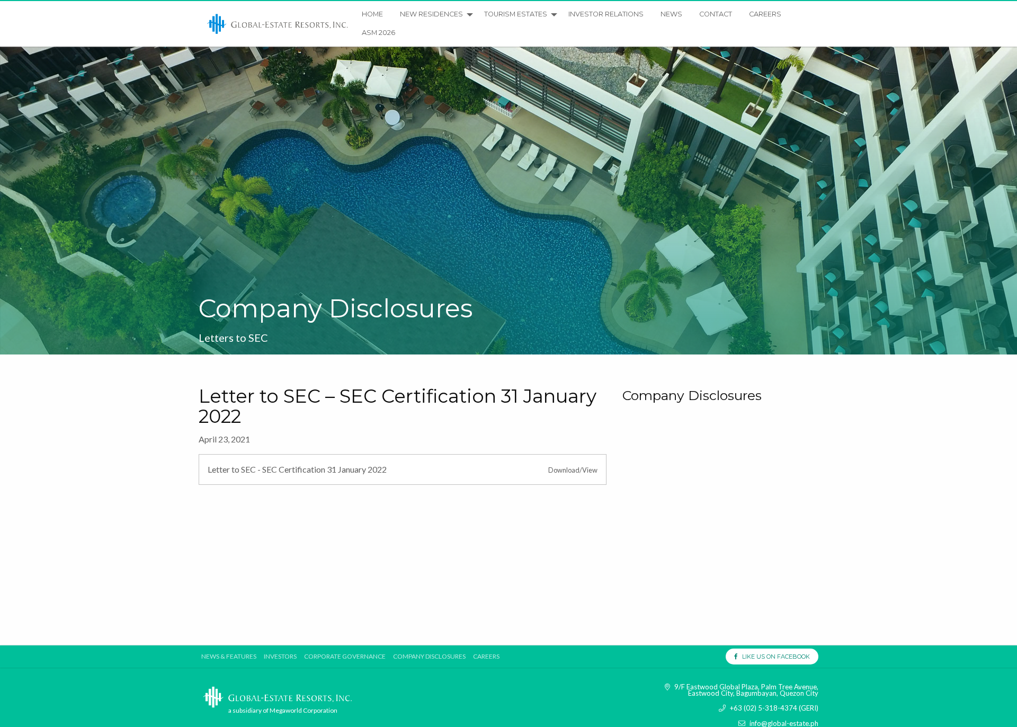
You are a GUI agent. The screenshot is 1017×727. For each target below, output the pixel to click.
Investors (280, 656)
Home (372, 14)
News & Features (228, 656)
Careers (765, 14)
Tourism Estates (515, 14)
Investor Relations (606, 14)
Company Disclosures (429, 656)
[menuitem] (278, 24)
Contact (715, 14)
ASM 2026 (378, 33)
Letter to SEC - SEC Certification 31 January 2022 (297, 469)
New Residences (431, 14)
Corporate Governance (345, 656)
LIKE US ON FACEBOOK (773, 656)
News (671, 14)
